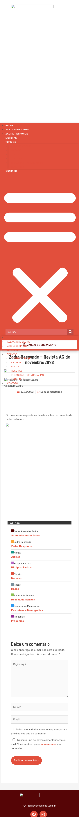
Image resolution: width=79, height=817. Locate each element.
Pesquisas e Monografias (27, 162)
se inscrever (48, 744)
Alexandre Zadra (18, 129)
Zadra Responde (17, 133)
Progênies (18, 167)
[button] (40, 256)
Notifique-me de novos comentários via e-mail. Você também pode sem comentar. (38, 744)
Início (9, 125)
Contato (11, 171)
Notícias (11, 138)
